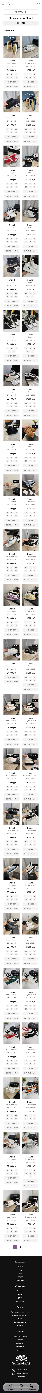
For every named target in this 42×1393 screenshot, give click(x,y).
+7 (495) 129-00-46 (23, 1370)
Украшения (20, 1280)
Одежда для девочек (20, 1315)
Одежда (20, 1266)
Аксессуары (20, 1277)
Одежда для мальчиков (20, 1312)
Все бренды (20, 1346)
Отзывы (20, 1340)
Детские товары (20, 1322)
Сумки (20, 1273)
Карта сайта (20, 1350)
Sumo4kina (21, 1377)
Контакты (19, 1343)
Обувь (20, 1270)
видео (16, 426)
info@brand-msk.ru (23, 1373)
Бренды (20, 1325)
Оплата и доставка (20, 1336)
